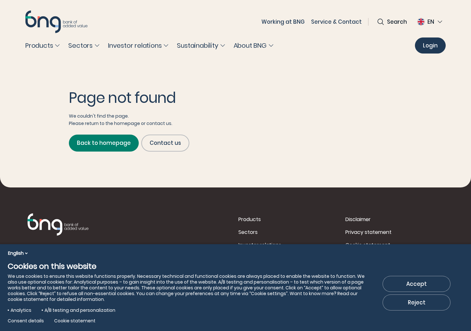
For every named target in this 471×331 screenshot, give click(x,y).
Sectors (248, 232)
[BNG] (56, 21)
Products (249, 219)
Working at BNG (283, 22)
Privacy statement (368, 232)
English (16, 253)
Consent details (26, 320)
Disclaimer (358, 219)
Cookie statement (74, 320)
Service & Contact (336, 22)
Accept (416, 284)
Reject (417, 302)
